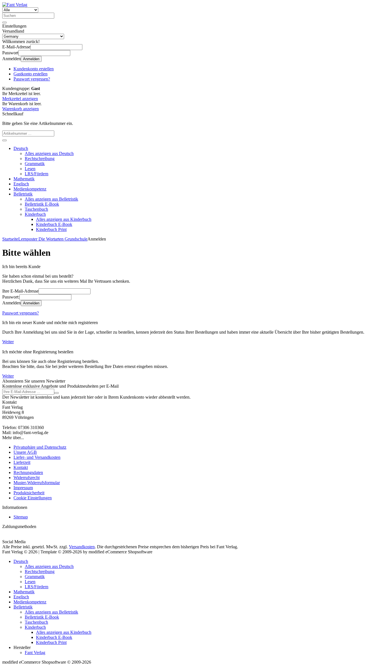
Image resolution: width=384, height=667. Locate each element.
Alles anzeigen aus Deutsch (49, 153)
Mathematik (24, 178)
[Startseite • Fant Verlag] (14, 4)
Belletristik (23, 194)
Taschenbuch (36, 209)
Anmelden (31, 59)
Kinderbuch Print (51, 229)
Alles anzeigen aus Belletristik (51, 199)
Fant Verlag (35, 652)
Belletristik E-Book (42, 204)
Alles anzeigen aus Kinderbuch (63, 219)
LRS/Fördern (36, 173)
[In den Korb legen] (4, 140)
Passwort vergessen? (20, 313)
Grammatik (35, 163)
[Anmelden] (56, 393)
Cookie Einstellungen (32, 497)
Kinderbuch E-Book (54, 224)
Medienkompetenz (29, 189)
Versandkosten (82, 546)
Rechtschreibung (40, 158)
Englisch (21, 183)
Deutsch (20, 148)
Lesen (30, 168)
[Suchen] (4, 22)
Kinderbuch (35, 214)
